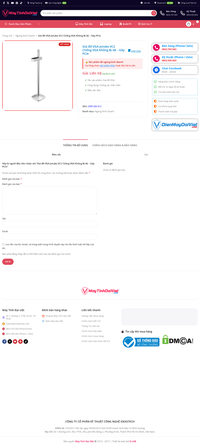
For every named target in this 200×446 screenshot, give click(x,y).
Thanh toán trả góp (167, 111)
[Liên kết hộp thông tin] (168, 13)
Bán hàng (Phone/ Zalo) (177, 46)
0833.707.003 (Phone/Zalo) (19, 328)
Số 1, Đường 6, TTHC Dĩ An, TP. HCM (21, 317)
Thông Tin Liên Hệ (90, 326)
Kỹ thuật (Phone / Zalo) (177, 57)
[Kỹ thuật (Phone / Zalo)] (156, 58)
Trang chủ (7, 35)
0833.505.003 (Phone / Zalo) (19, 333)
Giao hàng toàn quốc (168, 101)
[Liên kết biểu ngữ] (175, 124)
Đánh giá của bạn (12, 179)
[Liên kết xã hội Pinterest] (17, 3)
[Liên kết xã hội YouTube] (12, 3)
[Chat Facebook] (156, 70)
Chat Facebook (171, 68)
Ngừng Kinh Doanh (25, 35)
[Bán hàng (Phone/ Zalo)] (156, 47)
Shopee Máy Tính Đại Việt (58, 315)
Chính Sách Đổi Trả (91, 321)
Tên (4, 218)
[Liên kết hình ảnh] (100, 290)
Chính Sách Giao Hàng (93, 336)
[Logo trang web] (19, 12)
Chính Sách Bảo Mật (92, 331)
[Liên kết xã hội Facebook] (4, 3)
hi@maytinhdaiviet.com (17, 323)
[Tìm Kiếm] (153, 13)
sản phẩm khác (107, 65)
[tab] (75, 143)
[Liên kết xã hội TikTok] (21, 3)
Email (5, 231)
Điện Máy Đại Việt (54, 321)
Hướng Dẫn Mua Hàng (93, 315)
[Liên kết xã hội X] (8, 3)
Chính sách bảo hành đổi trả (96, 341)
